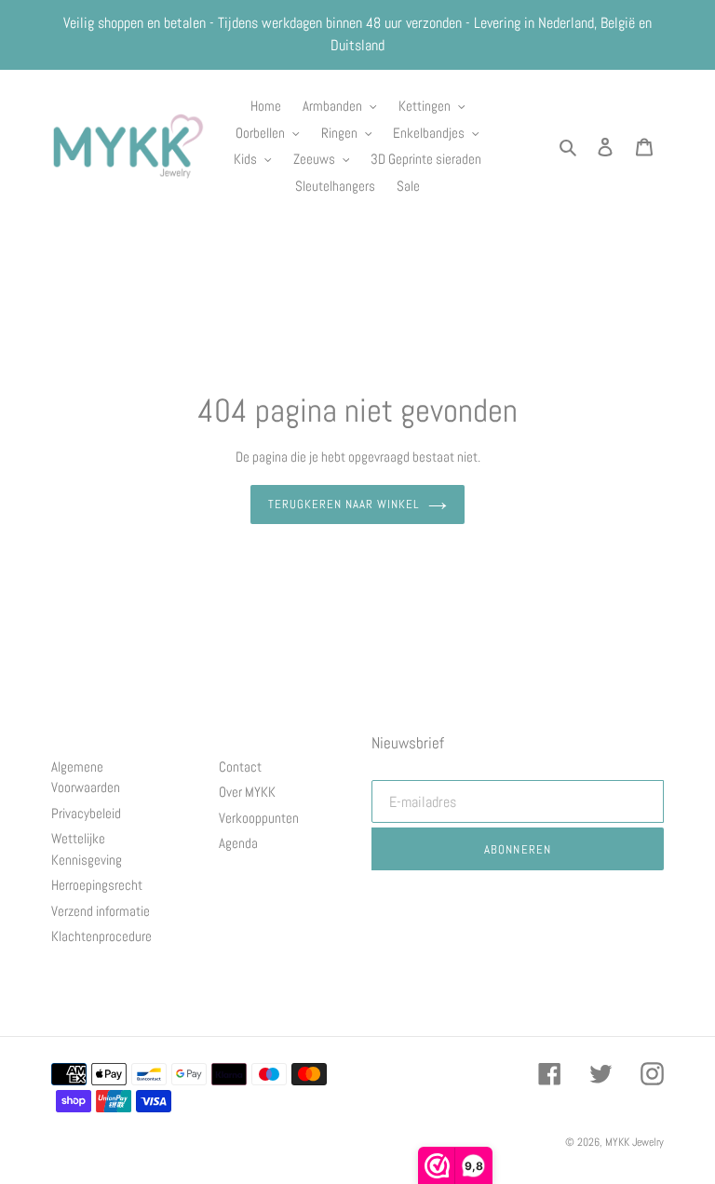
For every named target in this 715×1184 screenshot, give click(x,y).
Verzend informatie (100, 911)
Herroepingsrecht (96, 885)
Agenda (238, 843)
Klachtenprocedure (101, 936)
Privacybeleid (86, 813)
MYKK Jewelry (634, 1142)
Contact (240, 766)
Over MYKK (247, 792)
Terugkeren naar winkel (344, 504)
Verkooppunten (259, 818)
